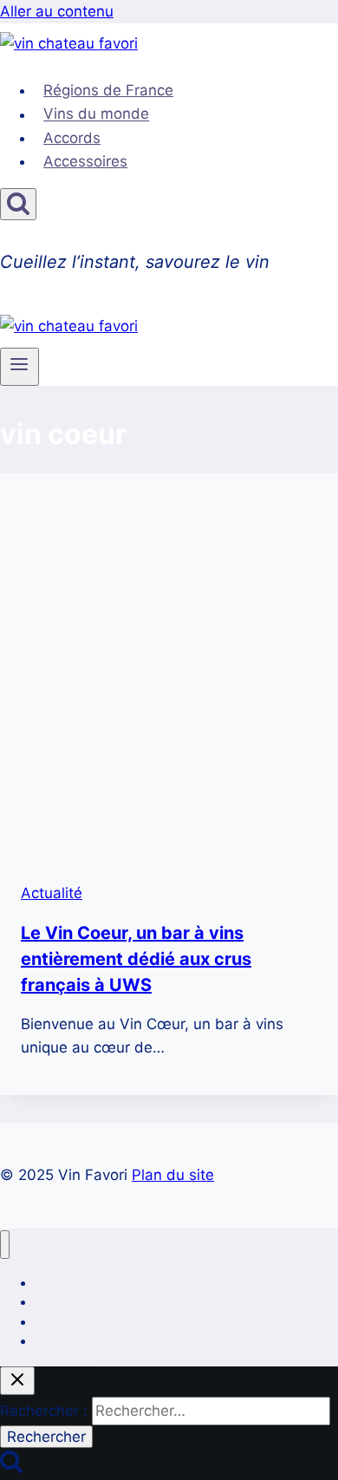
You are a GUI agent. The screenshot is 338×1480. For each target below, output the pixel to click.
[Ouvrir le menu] (19, 367)
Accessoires (85, 161)
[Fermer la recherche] (17, 1380)
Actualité (51, 893)
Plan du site (173, 1174)
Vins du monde (96, 114)
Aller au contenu (57, 11)
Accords (72, 138)
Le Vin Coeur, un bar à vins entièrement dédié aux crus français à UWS (136, 959)
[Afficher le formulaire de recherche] (18, 204)
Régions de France (108, 90)
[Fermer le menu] (5, 1244)
